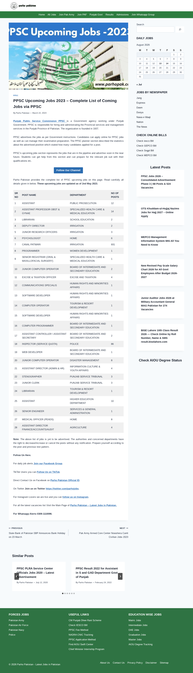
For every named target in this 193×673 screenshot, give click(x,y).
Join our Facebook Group (48, 463)
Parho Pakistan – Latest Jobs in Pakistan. (93, 505)
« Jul (139, 84)
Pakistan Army (16, 620)
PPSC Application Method (82, 639)
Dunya (139, 112)
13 (160, 63)
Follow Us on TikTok (48, 472)
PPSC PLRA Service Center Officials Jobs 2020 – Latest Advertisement (35, 572)
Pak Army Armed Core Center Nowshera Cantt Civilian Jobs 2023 (103, 532)
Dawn (139, 107)
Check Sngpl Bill (145, 150)
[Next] (120, 576)
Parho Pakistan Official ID (64, 480)
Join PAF (82, 14)
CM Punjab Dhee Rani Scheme (85, 620)
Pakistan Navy (16, 630)
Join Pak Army (66, 14)
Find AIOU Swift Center (81, 644)
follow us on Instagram (75, 497)
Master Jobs (135, 639)
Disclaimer (151, 662)
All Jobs (52, 14)
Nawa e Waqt (143, 117)
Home (42, 14)
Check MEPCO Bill (146, 155)
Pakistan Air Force (18, 625)
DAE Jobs (134, 630)
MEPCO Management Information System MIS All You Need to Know (160, 241)
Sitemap (164, 662)
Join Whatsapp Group (143, 14)
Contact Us (119, 662)
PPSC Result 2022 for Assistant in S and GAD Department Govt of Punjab (97, 572)
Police (12, 634)
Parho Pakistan (23, 113)
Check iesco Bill (145, 141)
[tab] (62, 593)
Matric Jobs (135, 620)
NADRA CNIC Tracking (81, 634)
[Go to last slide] (16, 576)
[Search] (180, 29)
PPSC (15, 96)
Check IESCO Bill (78, 625)
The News (141, 126)
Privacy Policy (135, 662)
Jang (139, 98)
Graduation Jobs (137, 634)
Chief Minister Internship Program (86, 649)
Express (140, 102)
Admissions (122, 14)
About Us (105, 662)
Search (140, 24)
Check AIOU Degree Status (160, 360)
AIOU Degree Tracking (140, 644)
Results (110, 14)
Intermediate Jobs (138, 625)
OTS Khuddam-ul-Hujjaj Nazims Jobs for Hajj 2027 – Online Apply (160, 212)
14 (167, 63)
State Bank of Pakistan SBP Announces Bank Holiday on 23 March (37, 532)
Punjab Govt (96, 14)
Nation (139, 122)
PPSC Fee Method (78, 630)
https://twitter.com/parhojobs (62, 488)
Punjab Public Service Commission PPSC (40, 121)
